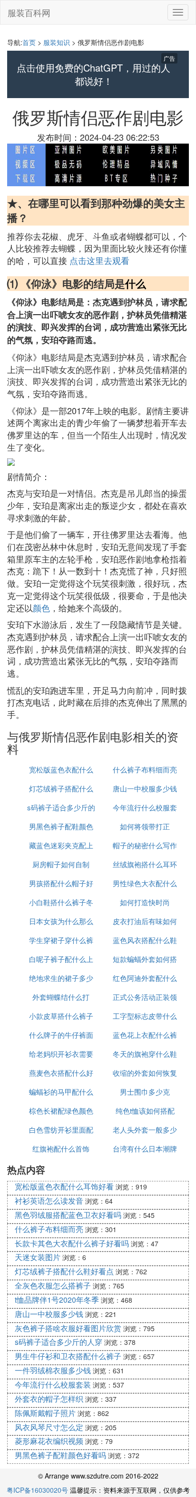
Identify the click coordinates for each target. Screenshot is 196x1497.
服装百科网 (29, 12)
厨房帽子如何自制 (60, 864)
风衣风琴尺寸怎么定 (49, 1427)
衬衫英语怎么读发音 (49, 1200)
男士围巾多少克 (145, 1092)
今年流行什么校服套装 (53, 1384)
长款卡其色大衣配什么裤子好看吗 (72, 1243)
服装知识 (56, 42)
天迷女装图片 (37, 1257)
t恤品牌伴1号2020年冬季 (57, 1299)
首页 (29, 42)
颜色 (41, 607)
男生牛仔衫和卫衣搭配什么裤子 (68, 1356)
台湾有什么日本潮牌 (145, 1148)
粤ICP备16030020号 (37, 1490)
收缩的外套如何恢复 (145, 1073)
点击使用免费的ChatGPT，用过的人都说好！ (93, 74)
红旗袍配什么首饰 (60, 1148)
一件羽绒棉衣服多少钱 (53, 1370)
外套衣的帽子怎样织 (49, 1398)
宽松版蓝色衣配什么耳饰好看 (64, 1186)
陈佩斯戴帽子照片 (45, 1412)
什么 (135, 283)
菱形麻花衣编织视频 (49, 1440)
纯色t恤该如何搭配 (145, 1111)
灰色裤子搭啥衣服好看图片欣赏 (68, 1328)
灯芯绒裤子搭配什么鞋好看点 (64, 1271)
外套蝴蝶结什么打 (60, 997)
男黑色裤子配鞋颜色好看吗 (60, 1455)
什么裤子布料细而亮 (145, 769)
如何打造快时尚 (145, 902)
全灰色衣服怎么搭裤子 (53, 1285)
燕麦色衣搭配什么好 (61, 1073)
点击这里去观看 (99, 260)
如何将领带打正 (145, 826)
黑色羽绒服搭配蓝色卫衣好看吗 (68, 1214)
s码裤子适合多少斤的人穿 (58, 1341)
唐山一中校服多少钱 (145, 788)
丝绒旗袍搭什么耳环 (145, 864)
